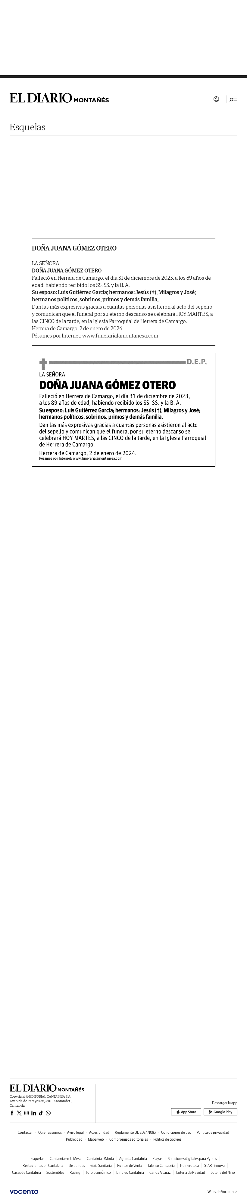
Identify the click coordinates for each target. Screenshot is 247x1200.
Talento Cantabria (161, 1165)
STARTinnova (214, 1165)
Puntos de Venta (129, 1165)
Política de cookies (167, 1139)
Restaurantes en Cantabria (43, 1165)
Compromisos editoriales (128, 1139)
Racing (75, 1172)
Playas (157, 1158)
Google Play (223, 1112)
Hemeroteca (189, 1165)
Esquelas (27, 127)
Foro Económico (98, 1172)
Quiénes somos (50, 1132)
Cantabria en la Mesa (65, 1158)
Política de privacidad (213, 1132)
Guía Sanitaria (101, 1165)
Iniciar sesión (216, 99)
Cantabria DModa (100, 1158)
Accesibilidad (99, 1132)
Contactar (25, 1132)
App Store (188, 1112)
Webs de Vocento (221, 1191)
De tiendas (77, 1165)
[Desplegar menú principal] (233, 99)
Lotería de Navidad (190, 1172)
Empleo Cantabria (130, 1172)
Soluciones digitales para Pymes (192, 1158)
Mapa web (96, 1139)
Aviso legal (75, 1132)
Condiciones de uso (176, 1132)
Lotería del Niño (223, 1172)
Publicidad (74, 1139)
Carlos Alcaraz (160, 1172)
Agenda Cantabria (133, 1158)
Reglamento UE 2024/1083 (135, 1132)
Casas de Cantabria (26, 1172)
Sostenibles (55, 1172)
